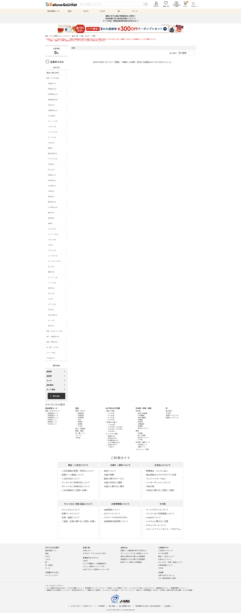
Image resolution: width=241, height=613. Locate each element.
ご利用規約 (101, 606)
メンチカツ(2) (52, 256)
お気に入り (87, 550)
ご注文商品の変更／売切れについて (78, 470)
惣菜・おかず (86, 36)
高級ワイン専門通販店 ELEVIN (147, 590)
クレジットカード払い (156, 478)
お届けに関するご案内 (114, 486)
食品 (77, 408)
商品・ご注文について (78, 464)
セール (47, 568)
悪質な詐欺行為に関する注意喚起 (132, 556)
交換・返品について (71, 517)
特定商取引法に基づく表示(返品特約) (147, 606)
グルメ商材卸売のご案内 (167, 578)
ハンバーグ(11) (53, 234)
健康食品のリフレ (162, 588)
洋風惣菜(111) (53, 110)
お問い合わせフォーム (166, 575)
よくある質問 (163, 553)
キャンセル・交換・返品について (170, 562)
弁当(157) (51, 105)
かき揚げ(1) (52, 186)
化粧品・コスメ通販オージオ (117, 588)
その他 (163, 503)
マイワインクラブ (51, 575)
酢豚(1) (50, 148)
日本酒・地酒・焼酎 (143, 408)
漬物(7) (50, 223)
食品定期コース (51, 408)
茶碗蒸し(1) (52, 175)
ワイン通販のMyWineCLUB (56, 588)
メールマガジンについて (157, 509)
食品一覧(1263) (52, 72)
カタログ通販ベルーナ (74, 588)
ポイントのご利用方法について (76, 486)
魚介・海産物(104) (52, 336)
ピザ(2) (50, 245)
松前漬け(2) (52, 180)
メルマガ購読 (95, 563)
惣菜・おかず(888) (52, 78)
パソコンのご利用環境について (160, 513)
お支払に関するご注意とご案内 (160, 490)
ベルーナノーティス (127, 590)
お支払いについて (163, 464)
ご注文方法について (71, 478)
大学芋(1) (51, 191)
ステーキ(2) (52, 304)
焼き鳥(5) (51, 218)
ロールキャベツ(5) (54, 261)
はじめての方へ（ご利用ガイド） (82, 606)
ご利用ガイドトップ (165, 550)
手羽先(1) (51, 164)
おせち (47, 556)
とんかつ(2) (52, 229)
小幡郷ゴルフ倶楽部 (93, 590)
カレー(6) (51, 320)
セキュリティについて (156, 525)
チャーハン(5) (52, 121)
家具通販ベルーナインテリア (95, 588)
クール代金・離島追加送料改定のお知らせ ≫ (120, 21)
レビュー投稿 (94, 566)
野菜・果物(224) (52, 342)
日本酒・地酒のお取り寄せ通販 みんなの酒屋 (176, 590)
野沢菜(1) (51, 196)
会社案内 (168, 606)
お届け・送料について (120, 464)
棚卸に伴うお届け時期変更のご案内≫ (120, 16)
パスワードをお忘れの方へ (116, 517)
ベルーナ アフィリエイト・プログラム (163, 528)
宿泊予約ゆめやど (78, 590)
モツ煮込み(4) (52, 207)
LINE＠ (85, 560)
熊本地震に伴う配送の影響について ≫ (120, 18)
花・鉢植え (49, 565)
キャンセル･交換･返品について (78, 503)
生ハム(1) (51, 266)
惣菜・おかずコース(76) (54, 331)
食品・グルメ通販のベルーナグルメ (58, 36)
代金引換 (150, 486)
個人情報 (112, 606)
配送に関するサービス (114, 478)
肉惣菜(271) (52, 83)
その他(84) (51, 116)
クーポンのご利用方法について (76, 482)
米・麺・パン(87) (52, 347)
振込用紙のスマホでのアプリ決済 (161, 474)
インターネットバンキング (158, 482)
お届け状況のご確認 (113, 482)
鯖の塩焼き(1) (52, 153)
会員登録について (112, 509)
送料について (110, 470)
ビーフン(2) (52, 137)
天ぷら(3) (51, 169)
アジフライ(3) (52, 159)
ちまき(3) (51, 143)
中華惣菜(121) (53, 94)
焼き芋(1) (51, 326)
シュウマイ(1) (52, 132)
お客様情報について (120, 503)
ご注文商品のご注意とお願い (75, 490)
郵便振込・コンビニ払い (157, 470)
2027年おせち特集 (112, 408)
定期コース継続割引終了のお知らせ (133, 550)
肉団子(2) (51, 288)
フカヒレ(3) (52, 126)
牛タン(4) (51, 293)
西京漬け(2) (52, 202)
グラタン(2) (52, 250)
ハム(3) (50, 299)
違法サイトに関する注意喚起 (131, 562)
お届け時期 (109, 474)
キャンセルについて (71, 509)
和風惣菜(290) (53, 99)
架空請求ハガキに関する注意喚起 (132, 559)
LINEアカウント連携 (96, 569)
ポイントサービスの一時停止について (134, 553)
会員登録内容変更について (116, 521)
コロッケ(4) (52, 239)
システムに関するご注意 (157, 521)
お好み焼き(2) (52, 315)
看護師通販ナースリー (178, 588)
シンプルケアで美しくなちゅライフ (141, 588)
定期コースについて (71, 513)
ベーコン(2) (52, 283)
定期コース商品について (73, 474)
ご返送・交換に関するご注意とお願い (79, 521)
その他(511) (50, 358)
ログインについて (112, 513)
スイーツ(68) (50, 353)
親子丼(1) (51, 213)
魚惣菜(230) (52, 89)
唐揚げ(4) (51, 272)
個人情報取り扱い (125, 606)
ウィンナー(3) (52, 277)
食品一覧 (76, 36)
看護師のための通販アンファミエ (58, 590)
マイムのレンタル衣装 (110, 590)
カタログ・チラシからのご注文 (94, 553)
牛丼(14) (51, 309)
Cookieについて (153, 517)
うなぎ (47, 559)
